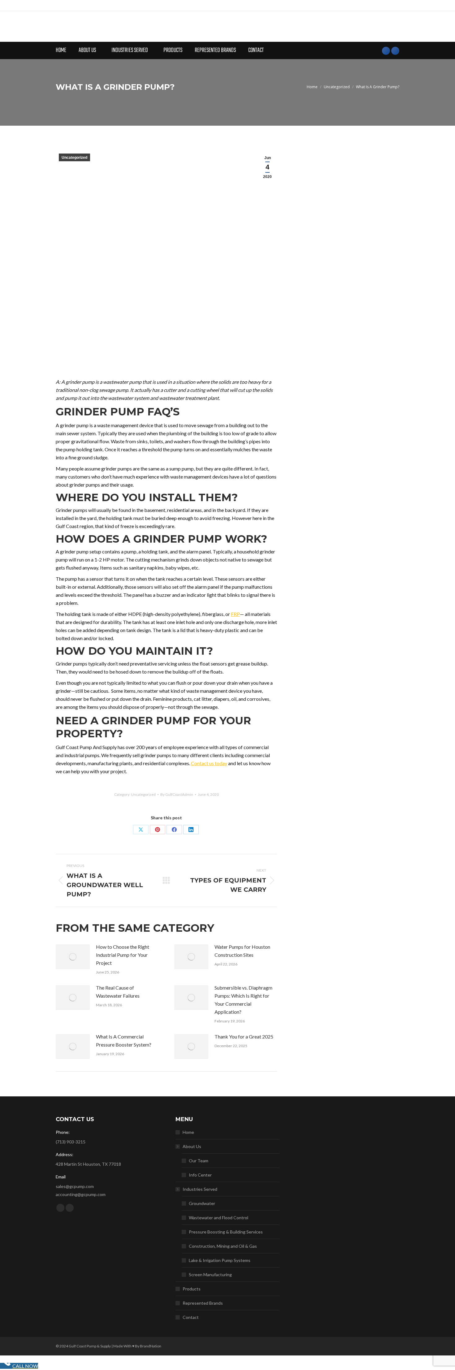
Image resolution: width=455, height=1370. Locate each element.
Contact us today (209, 763)
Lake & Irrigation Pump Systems (219, 1260)
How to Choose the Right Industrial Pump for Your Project (122, 955)
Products (192, 1288)
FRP (235, 614)
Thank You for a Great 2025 (243, 1036)
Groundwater (202, 1203)
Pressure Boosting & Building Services (226, 1231)
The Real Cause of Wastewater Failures (118, 992)
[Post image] (73, 956)
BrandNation (150, 1346)
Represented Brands (203, 1303)
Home (188, 1132)
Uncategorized (74, 157)
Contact (191, 1317)
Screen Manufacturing (210, 1274)
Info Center (200, 1174)
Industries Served (200, 1189)
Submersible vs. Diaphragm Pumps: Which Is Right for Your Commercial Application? (243, 1000)
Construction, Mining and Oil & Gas (223, 1246)
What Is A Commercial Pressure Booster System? (123, 1040)
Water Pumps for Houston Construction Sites (242, 951)
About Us (192, 1146)
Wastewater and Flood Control (218, 1217)
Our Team (198, 1160)
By (176, 794)
